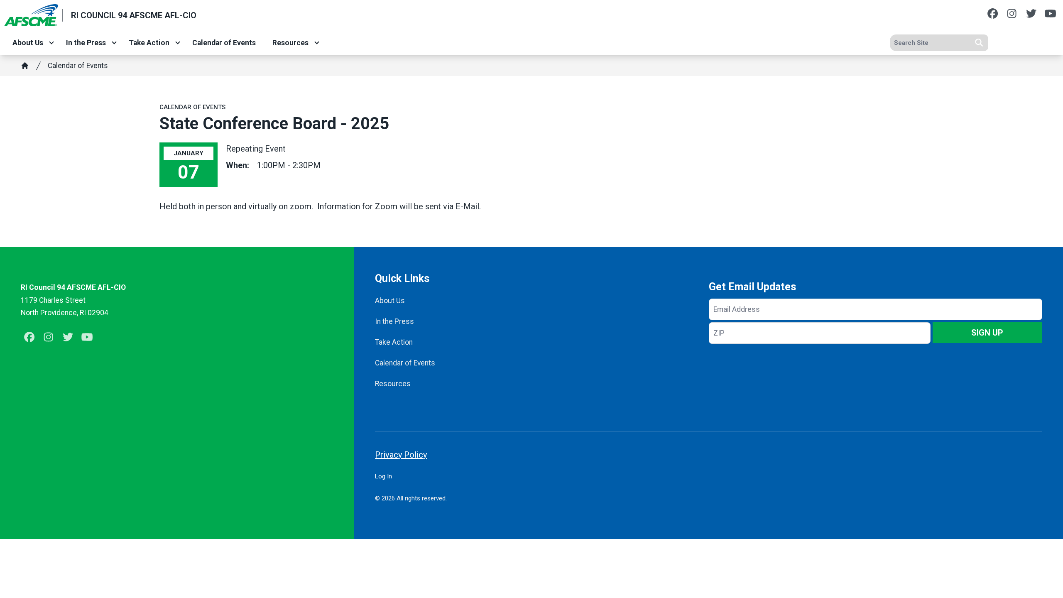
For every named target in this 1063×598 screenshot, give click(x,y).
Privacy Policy (401, 455)
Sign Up (987, 333)
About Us (27, 43)
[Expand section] (51, 43)
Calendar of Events (224, 43)
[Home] (25, 65)
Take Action (149, 43)
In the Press (86, 43)
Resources (290, 43)
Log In (383, 476)
